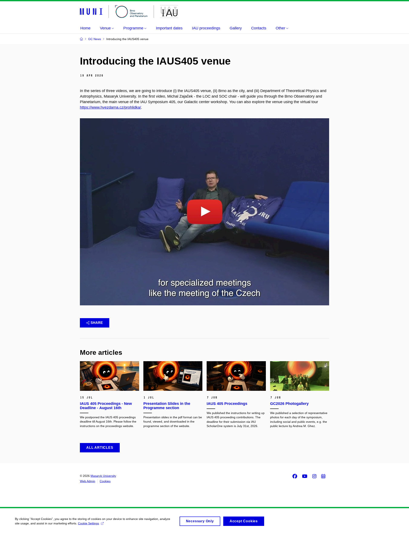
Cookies (105, 481)
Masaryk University (103, 476)
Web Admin (87, 481)
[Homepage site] (129, 11)
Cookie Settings (88, 523)
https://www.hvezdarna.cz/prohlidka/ (110, 107)
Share (97, 323)
